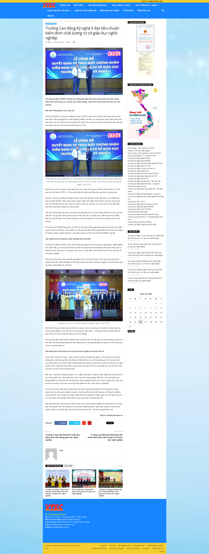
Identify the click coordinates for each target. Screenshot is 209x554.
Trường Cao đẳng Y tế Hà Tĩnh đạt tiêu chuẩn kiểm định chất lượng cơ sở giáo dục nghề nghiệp (56, 492)
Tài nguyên (128, 10)
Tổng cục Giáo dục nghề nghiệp (139, 151)
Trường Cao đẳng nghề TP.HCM (139, 158)
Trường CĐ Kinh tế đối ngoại (138, 212)
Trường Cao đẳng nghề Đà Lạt (138, 171)
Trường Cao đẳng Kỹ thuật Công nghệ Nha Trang (145, 163)
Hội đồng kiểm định (97, 5)
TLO (49, 42)
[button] (162, 10)
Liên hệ (50, 16)
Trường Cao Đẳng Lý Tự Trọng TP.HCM (142, 156)
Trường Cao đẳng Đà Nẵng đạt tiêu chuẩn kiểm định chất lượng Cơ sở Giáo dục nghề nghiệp (105, 437)
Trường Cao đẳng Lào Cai (137, 186)
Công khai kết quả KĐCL (58, 10)
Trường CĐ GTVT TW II (136, 202)
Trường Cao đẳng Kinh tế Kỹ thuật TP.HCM (143, 173)
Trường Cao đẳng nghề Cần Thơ (139, 166)
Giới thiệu (78, 5)
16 (161, 313)
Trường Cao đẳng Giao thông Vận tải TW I (142, 176)
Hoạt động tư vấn (121, 5)
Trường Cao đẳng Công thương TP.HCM (142, 224)
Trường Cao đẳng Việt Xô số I (138, 179)
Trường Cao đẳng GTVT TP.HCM (139, 209)
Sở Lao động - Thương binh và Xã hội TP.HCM (144, 153)
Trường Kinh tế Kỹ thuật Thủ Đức (139, 222)
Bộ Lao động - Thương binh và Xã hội (141, 148)
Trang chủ (65, 5)
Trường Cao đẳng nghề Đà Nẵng (139, 161)
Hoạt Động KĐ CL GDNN (146, 5)
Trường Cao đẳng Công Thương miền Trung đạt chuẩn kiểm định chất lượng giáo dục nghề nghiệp (145, 254)
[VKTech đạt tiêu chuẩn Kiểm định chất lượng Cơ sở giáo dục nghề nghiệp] (84, 479)
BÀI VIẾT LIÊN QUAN (54, 466)
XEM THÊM (68, 466)
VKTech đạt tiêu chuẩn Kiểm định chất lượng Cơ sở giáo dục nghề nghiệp (84, 491)
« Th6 (131, 331)
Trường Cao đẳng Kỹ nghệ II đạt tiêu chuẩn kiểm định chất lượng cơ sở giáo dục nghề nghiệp (145, 271)
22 (156, 317)
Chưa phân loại (57, 21)
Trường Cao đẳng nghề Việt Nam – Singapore (144, 184)
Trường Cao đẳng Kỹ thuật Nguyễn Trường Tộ (144, 194)
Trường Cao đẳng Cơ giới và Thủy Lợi (141, 168)
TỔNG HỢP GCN (143, 10)
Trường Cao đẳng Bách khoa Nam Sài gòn (143, 204)
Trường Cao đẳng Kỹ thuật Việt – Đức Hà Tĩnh (144, 181)
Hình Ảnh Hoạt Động (109, 10)
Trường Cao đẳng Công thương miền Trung (143, 214)
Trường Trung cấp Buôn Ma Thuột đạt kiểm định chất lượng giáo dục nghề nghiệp (62, 437)
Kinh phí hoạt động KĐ (85, 10)
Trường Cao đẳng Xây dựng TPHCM (140, 207)
